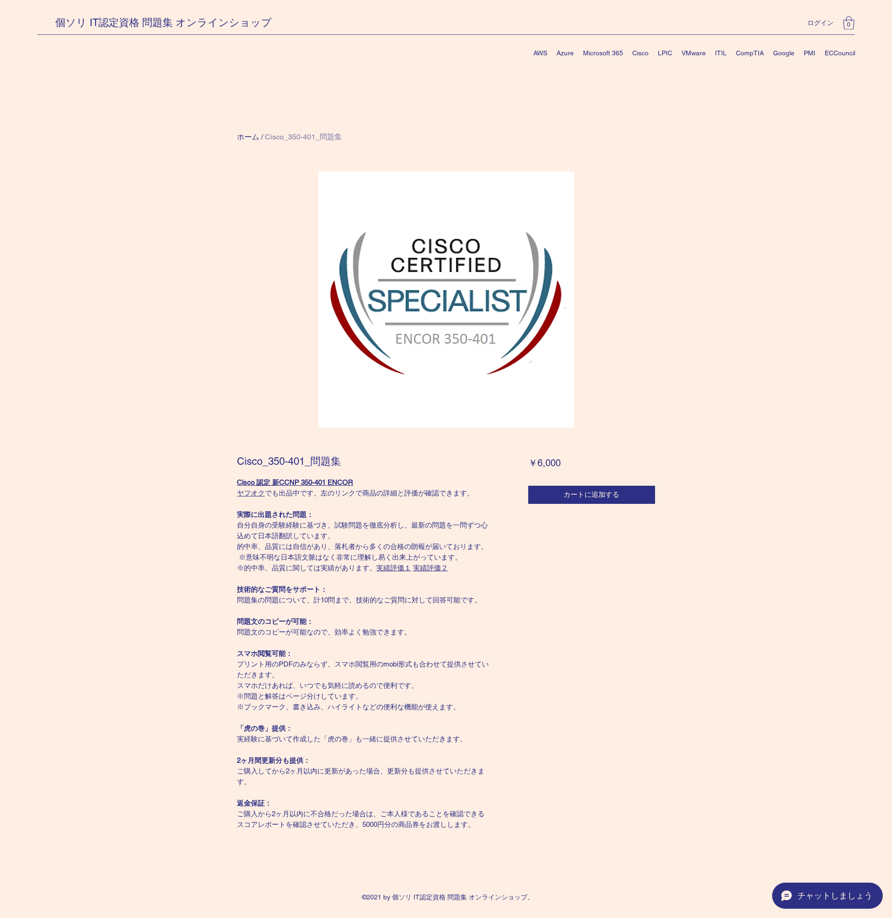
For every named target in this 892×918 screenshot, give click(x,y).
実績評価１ (393, 568)
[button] (848, 23)
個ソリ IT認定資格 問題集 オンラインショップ (163, 22)
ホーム (248, 136)
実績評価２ (430, 568)
